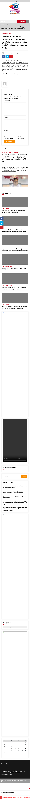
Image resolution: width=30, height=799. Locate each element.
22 (22, 748)
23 (25, 748)
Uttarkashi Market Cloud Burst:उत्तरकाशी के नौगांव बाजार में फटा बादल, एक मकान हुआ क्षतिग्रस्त (14, 288)
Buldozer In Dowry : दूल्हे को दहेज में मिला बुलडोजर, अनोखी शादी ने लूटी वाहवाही (14, 269)
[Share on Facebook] (1, 218)
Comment (7, 100)
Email (5, 124)
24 (4, 750)
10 (4, 746)
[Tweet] (1, 223)
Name (6, 117)
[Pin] (1, 227)
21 (18, 748)
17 (4, 748)
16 (25, 746)
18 (7, 748)
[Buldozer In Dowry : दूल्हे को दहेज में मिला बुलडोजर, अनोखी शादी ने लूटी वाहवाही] (15, 259)
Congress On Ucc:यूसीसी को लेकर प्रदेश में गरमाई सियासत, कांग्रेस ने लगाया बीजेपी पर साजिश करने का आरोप (14, 230)
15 (22, 746)
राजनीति (6, 33)
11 (7, 746)
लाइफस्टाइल (16, 152)
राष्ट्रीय (10, 33)
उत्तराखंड (3, 33)
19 (11, 748)
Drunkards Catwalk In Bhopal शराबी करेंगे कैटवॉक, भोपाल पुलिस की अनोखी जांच (13, 211)
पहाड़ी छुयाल (7, 152)
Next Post (4, 148)
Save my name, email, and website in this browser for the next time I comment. (15, 137)
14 (18, 746)
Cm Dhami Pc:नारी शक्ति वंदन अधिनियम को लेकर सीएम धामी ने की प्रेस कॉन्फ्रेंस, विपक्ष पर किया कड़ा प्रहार (14, 307)
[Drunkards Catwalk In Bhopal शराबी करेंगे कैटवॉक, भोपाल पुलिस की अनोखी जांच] (15, 202)
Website (6, 130)
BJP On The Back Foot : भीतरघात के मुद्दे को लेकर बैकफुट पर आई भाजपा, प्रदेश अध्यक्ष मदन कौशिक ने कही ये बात (14, 249)
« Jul (14, 755)
